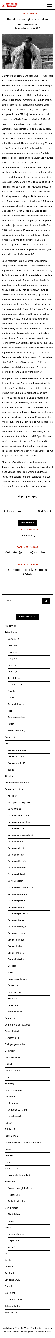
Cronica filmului (16, 757)
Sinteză (8, 1286)
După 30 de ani (15, 1299)
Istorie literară (12, 1169)
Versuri (11, 1247)
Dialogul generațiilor (15, 1044)
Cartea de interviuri (18, 874)
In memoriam (11, 1136)
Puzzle (11, 724)
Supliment (10, 1293)
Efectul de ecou (15, 1214)
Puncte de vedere (16, 717)
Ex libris (12, 966)
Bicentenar (13, 1103)
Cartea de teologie (17, 927)
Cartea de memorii (17, 894)
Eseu (7, 1077)
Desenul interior (16, 959)
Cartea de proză (16, 907)
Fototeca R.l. (11, 1129)
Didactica (12, 652)
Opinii (11, 698)
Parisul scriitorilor (17, 1201)
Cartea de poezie (16, 900)
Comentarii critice (14, 789)
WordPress (45, 1332)
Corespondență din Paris (20, 1188)
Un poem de (14, 1241)
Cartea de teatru (16, 920)
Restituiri (9, 1273)
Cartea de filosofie (17, 868)
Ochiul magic (11, 1208)
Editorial (12, 665)
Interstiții (12, 672)
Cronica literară (16, 953)
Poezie (8, 1227)
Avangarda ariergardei (19, 802)
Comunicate (11, 1018)
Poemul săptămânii (17, 1234)
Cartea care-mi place (18, 815)
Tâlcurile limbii (12, 1306)
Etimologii (10, 1084)
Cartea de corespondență (20, 835)
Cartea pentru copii (17, 933)
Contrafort (13, 645)
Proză (7, 1254)
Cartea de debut (16, 848)
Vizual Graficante (32, 1328)
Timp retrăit (11, 1312)
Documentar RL (12, 1057)
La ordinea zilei (15, 685)
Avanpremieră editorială (17, 783)
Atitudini (9, 776)
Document (10, 1051)
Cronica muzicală (16, 763)
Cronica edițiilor (16, 940)
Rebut (11, 1221)
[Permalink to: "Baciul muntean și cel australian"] (27, 51)
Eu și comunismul (13, 1090)
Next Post (43, 511)
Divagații (12, 658)
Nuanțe (11, 691)
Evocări (8, 1123)
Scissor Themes (11, 1332)
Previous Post (14, 511)
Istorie (8, 1162)
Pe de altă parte (16, 704)
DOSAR (8, 1064)
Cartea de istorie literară (20, 887)
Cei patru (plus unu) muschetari (28, 552)
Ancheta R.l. (11, 737)
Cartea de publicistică (18, 913)
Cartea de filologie (17, 861)
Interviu (9, 1156)
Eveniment (10, 1097)
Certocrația (13, 639)
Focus (10, 972)
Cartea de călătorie (17, 828)
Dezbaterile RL (12, 1038)
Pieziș (10, 711)
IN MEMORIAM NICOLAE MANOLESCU (24, 1142)
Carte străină (14, 809)
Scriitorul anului (13, 1280)
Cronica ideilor (15, 946)
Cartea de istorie (16, 881)
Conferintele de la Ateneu (17, 1025)
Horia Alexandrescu (27, 25)
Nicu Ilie (19, 1328)
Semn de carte (15, 1012)
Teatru (11, 770)
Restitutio (12, 999)
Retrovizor (13, 1005)
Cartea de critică (16, 842)
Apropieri (12, 796)
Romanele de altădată (19, 1175)
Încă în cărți (28, 535)
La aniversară (14, 1116)
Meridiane (10, 1182)
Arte (7, 743)
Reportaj (9, 1267)
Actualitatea (11, 632)
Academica (10, 626)
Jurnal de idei (14, 678)
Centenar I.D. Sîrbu (17, 1110)
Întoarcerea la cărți (17, 979)
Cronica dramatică (17, 750)
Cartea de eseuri (16, 855)
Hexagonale (14, 1195)
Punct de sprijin (15, 992)
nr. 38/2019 (35, 28)
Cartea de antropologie (19, 822)
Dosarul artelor (12, 1071)
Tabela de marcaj (27, 14)
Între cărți (13, 985)
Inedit (8, 1149)
